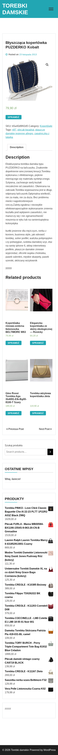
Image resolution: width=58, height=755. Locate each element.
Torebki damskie (20, 750)
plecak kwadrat (25, 129)
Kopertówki (46, 126)
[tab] (16, 147)
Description (17, 147)
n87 (14, 129)
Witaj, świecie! (13, 479)
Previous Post (16, 429)
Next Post (44, 429)
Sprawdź (13, 117)
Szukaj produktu (14, 445)
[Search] (50, 452)
